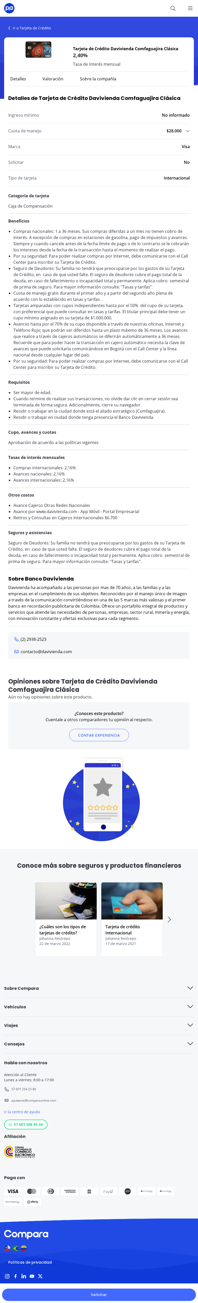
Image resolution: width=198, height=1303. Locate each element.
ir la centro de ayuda (22, 1111)
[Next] (169, 919)
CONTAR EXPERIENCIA (99, 735)
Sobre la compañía (98, 79)
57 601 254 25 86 (23, 1089)
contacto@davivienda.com (46, 651)
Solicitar (99, 1294)
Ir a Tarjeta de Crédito (32, 27)
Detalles (18, 79)
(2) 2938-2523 (33, 639)
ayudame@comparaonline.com (33, 1100)
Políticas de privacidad (30, 1262)
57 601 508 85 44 (28, 1124)
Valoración (53, 79)
